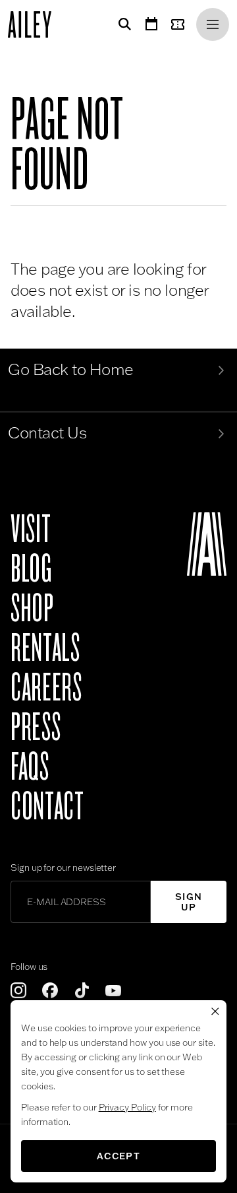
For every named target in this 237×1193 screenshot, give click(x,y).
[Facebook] (50, 990)
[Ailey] (36, 24)
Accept (118, 1156)
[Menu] (212, 24)
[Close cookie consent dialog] (215, 1011)
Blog (31, 569)
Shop (32, 609)
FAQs (30, 767)
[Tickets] (180, 24)
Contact (47, 807)
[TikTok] (82, 990)
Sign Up (189, 902)
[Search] (122, 24)
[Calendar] (151, 24)
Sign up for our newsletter (63, 867)
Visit (31, 529)
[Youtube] (113, 990)
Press (36, 727)
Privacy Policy (127, 1107)
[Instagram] (18, 990)
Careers (46, 688)
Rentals (45, 648)
